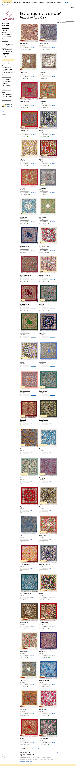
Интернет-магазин (6, 2)
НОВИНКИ (4, 30)
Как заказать (5, 753)
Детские (4, 32)
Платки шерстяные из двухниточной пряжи (7, 53)
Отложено (4, 5)
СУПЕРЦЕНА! (5, 26)
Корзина (66, 2)
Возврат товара (6, 757)
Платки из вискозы (7, 81)
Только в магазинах (7, 36)
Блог (31, 761)
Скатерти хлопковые (7, 94)
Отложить (33, 47)
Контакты (59, 2)
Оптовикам (41, 2)
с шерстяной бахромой (8, 61)
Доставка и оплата (6, 755)
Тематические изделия (8, 39)
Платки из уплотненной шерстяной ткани (8, 45)
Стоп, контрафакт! (16, 2)
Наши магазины (26, 2)
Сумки (3, 92)
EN (55, 2)
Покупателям (34, 2)
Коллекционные (6, 34)
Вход (72, 7)
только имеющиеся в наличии (11, 111)
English (59, 753)
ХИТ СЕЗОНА (5, 28)
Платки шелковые (6, 77)
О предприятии (49, 2)
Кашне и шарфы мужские (8, 87)
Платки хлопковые (6, 79)
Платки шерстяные (5, 48)
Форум (27, 761)
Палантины (5, 83)
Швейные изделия (6, 90)
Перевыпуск (5, 41)
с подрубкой (6, 63)
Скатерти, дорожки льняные (7, 97)
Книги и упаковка (6, 100)
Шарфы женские (6, 85)
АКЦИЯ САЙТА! (6, 23)
